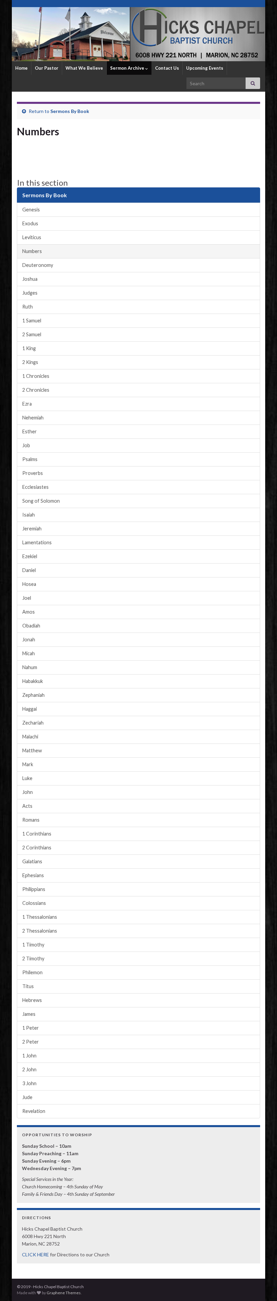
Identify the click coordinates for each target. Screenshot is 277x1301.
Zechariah (33, 723)
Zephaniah (33, 695)
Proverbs (32, 473)
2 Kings (30, 362)
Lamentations (37, 542)
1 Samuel (31, 320)
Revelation (33, 1111)
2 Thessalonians (39, 931)
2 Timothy (33, 958)
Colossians (34, 903)
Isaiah (28, 515)
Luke (27, 778)
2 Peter (30, 1042)
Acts (27, 806)
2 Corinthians (36, 847)
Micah (28, 653)
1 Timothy (33, 945)
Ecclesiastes (35, 487)
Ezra (27, 404)
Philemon (32, 972)
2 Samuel (31, 334)
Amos (28, 612)
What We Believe (84, 68)
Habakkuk (32, 681)
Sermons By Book (69, 111)
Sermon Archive (127, 68)
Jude (27, 1097)
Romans (31, 820)
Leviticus (31, 237)
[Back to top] (261, 1285)
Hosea (29, 584)
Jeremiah (32, 528)
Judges (29, 293)
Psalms (29, 459)
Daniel (29, 570)
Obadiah (31, 626)
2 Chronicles (35, 390)
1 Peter (30, 1028)
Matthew (32, 750)
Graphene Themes (64, 1292)
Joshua (29, 279)
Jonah (28, 639)
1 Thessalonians (39, 917)
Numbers (32, 251)
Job (26, 445)
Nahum (29, 667)
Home (21, 68)
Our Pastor (46, 68)
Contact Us (167, 68)
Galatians (32, 861)
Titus (28, 986)
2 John (29, 1069)
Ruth (27, 307)
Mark (27, 764)
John (27, 792)
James (28, 1014)
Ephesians (33, 875)
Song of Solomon (41, 501)
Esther (29, 431)
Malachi (30, 736)
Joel (26, 598)
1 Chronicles (35, 376)
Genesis (31, 209)
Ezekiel (29, 556)
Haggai (29, 709)
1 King (29, 348)
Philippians (33, 889)
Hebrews (32, 1000)
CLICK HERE (35, 1254)
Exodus (30, 223)
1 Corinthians (36, 834)
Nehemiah (33, 417)
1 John (29, 1055)
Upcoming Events (204, 68)
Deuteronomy (37, 265)
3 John (29, 1083)
